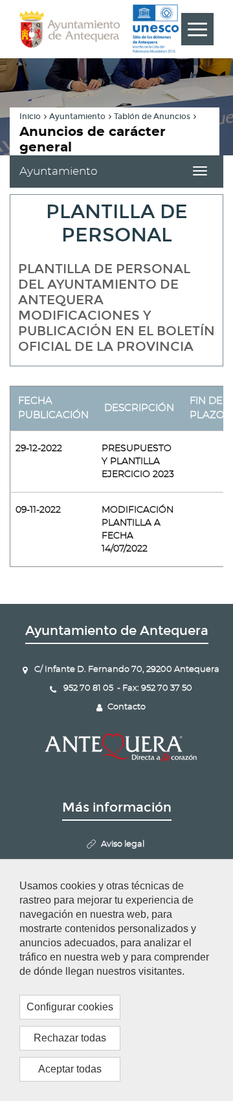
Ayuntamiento (77, 116)
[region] (116, 980)
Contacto (126, 707)
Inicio (30, 116)
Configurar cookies (70, 1006)
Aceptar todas (70, 1068)
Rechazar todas (70, 1037)
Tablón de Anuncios (152, 116)
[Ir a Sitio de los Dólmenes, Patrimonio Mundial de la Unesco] (156, 29)
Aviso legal (122, 844)
